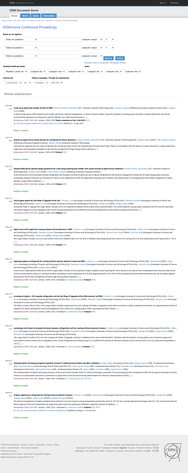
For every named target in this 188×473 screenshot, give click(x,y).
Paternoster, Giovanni (43, 369)
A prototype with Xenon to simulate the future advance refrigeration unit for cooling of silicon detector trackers (60, 328)
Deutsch (97, 447)
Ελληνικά (106, 447)
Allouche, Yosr (136, 232)
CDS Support (45, 454)
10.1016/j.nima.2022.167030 (79, 378)
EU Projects (31, 20)
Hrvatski (139, 447)
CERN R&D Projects (19, 20)
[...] (85, 117)
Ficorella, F (100, 369)
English (114, 447)
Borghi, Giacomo (141, 363)
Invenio (14, 451)
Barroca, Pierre (98, 395)
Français (131, 447)
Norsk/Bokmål (92, 450)
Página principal (6, 20)
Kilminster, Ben (127, 366)
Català (90, 447)
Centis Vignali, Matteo (80, 366)
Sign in (163, 2)
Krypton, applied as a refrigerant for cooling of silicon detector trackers (43, 395)
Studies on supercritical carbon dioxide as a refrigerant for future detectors (45, 140)
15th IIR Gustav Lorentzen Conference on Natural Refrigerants (41, 410)
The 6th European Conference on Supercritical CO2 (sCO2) (40, 123)
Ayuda (35, 15)
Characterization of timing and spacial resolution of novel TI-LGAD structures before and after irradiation (57, 363)
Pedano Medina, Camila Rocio (66, 108)
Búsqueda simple (118, 62)
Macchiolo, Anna (161, 366)
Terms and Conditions (29, 448)
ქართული (80, 450)
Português (110, 450)
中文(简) (146, 450)
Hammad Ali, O (117, 369)
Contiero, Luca (67, 200)
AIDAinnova (49, 20)
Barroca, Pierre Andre (114, 232)
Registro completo (21, 130)
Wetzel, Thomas (55, 143)
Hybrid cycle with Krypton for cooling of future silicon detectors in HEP (43, 229)
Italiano (148, 447)
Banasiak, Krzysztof (133, 200)
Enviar (25, 15)
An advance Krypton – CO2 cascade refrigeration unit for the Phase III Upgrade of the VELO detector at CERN (58, 296)
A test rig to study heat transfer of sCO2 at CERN (33, 108)
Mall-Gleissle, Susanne (166, 140)
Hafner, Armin (41, 203)
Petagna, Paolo (144, 140)
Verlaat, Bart (103, 203)
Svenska (138, 450)
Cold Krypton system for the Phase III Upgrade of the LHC (37, 200)
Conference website (76, 280)
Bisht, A (86, 369)
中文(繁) (155, 450)
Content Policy (13, 448)
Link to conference (75, 346)
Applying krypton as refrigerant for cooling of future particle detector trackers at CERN (49, 261)
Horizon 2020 (40, 20)
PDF (87, 120)
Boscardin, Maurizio (26, 366)
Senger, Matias (107, 363)
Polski (102, 450)
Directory (174, 2)
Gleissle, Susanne (122, 108)
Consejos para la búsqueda (96, 62)
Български (81, 447)
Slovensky (129, 450)
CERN (21, 2)
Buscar (14, 15)
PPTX (98, 407)
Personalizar (49, 15)
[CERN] (173, 452)
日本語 (156, 447)
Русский (120, 450)
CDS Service (17, 454)
